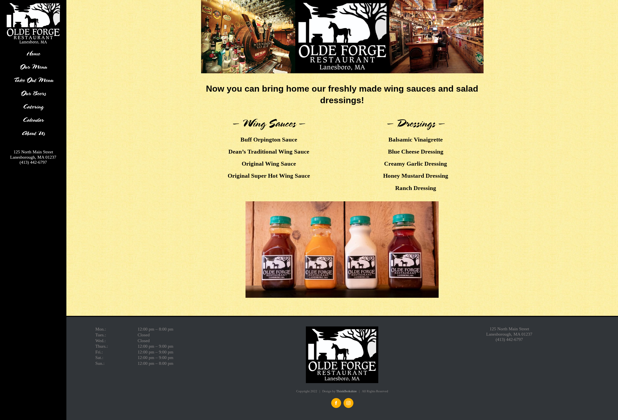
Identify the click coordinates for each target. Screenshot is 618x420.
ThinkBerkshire (346, 391)
